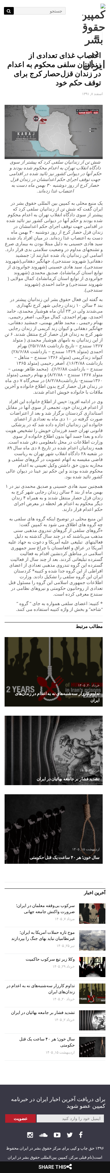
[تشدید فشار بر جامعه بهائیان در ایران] (54, 750)
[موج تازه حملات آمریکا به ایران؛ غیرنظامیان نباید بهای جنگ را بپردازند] (92, 940)
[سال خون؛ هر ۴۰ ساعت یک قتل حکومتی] (54, 829)
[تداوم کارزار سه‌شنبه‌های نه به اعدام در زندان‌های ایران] (54, 672)
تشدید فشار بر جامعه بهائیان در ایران (42, 1012)
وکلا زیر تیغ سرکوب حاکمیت (50, 959)
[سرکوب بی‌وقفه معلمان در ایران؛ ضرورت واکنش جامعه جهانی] (92, 913)
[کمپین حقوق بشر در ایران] (93, 37)
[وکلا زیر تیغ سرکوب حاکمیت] (92, 967)
